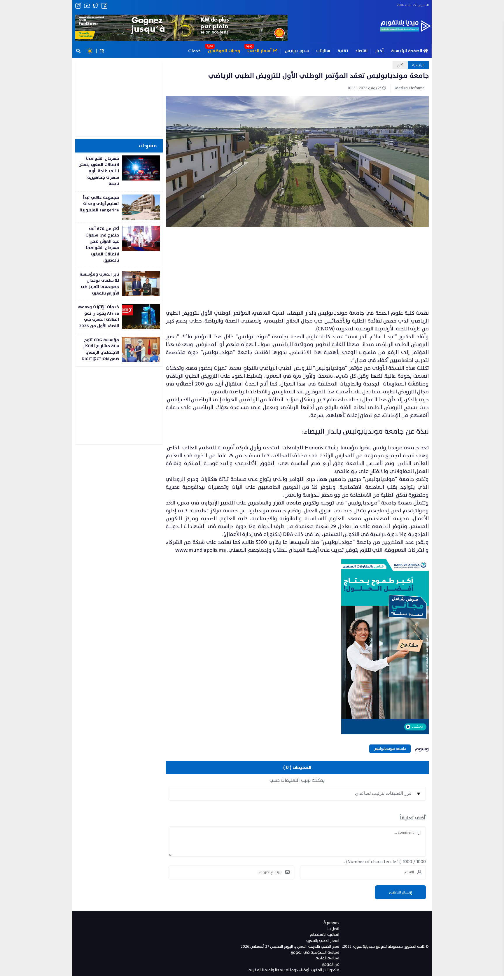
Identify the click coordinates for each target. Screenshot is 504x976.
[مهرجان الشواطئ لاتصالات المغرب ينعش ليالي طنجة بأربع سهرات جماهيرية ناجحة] (119, 172)
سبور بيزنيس (297, 51)
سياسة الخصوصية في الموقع (314, 952)
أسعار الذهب (260, 51)
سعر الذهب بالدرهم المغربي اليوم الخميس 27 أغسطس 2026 (290, 946)
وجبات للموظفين (224, 51)
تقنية (342, 51)
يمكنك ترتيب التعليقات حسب (297, 780)
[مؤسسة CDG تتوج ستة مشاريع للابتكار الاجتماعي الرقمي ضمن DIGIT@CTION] (119, 350)
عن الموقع (330, 964)
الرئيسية (418, 65)
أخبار (379, 51)
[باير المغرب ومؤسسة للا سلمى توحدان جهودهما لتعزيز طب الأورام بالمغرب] (119, 284)
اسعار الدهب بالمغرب (322, 940)
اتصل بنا (333, 928)
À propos (331, 922)
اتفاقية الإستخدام (324, 934)
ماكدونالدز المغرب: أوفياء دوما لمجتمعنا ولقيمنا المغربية (294, 970)
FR (101, 51)
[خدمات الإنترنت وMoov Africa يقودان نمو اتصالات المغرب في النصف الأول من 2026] (119, 317)
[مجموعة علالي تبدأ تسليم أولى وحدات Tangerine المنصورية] (119, 207)
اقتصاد (361, 51)
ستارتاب (323, 51)
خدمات (194, 51)
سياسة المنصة (327, 958)
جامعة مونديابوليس (390, 748)
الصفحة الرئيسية (407, 51)
